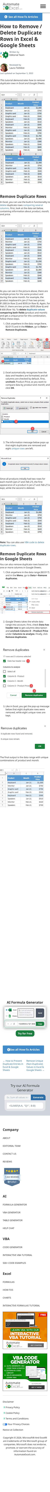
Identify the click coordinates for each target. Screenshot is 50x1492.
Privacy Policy (13, 1407)
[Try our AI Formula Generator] (25, 1017)
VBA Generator (11, 1212)
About (6, 1138)
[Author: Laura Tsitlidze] (4, 68)
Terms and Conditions (17, 1418)
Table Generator (12, 1220)
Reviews (7, 1161)
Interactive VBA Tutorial (17, 1255)
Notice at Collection (13, 1429)
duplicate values (36, 309)
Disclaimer (8, 1401)
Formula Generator (15, 1204)
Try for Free (25, 1033)
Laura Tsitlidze (16, 67)
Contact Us (9, 1153)
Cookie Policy (12, 1412)
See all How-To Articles (23, 17)
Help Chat (8, 1228)
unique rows (18, 448)
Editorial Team (16, 54)
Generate (38, 1097)
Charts (7, 1297)
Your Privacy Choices (18, 1424)
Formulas (9, 1282)
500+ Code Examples (14, 1262)
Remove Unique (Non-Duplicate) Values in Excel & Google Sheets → (35, 1065)
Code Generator (12, 1247)
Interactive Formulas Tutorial (21, 1305)
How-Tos (8, 1289)
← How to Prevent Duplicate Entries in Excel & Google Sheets (13, 1065)
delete (3, 205)
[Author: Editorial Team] (4, 55)
